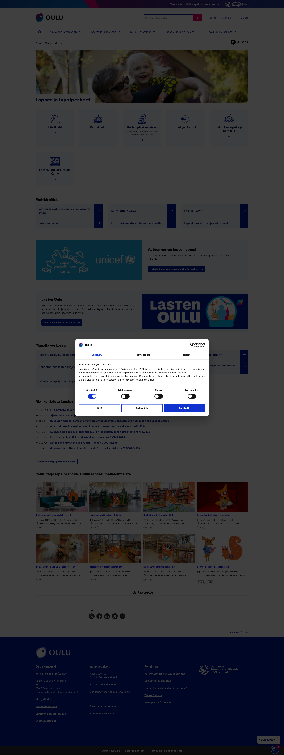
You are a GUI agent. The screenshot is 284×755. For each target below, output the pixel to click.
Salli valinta (142, 408)
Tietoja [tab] (186, 355)
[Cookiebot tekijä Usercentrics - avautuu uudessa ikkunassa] (192, 345)
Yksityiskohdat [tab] (142, 355)
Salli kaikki (184, 408)
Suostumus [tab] (98, 355)
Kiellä (99, 408)
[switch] (125, 396)
